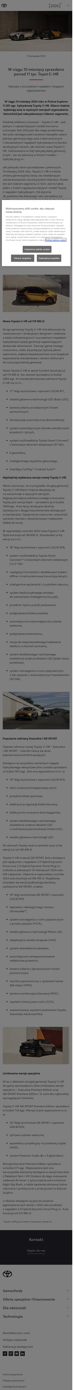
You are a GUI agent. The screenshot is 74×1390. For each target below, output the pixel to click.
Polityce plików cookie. (56, 240)
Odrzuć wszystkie (22, 258)
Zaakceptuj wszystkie (49, 258)
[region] (36, 233)
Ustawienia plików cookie (37, 249)
